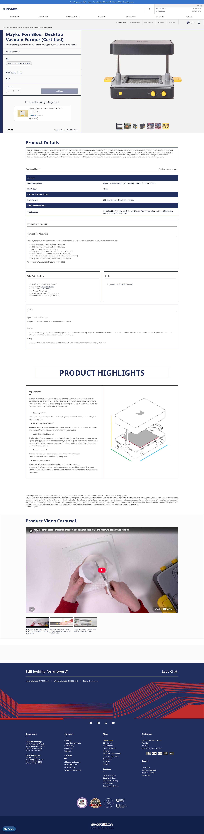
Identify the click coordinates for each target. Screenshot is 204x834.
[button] (149, 9)
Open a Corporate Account (152, 748)
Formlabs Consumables (112, 754)
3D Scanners (44, 16)
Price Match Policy (71, 765)
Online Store (108, 740)
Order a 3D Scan (109, 778)
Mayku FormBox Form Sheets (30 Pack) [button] (45, 108)
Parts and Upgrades (110, 756)
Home (4, 27)
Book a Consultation (90, 681)
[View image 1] (119, 126)
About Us (67, 740)
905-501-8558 (196, 9)
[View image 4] (142, 126)
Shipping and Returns (72, 762)
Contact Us (171, 22)
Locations (68, 751)
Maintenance (108, 783)
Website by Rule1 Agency (107, 828)
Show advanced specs (170, 169)
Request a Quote (135, 22)
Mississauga (161, 9)
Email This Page (72, 130)
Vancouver (160, 11)
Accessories (131, 16)
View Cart (145, 743)
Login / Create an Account (152, 740)
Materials (102, 16)
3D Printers (14, 16)
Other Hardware (72, 16)
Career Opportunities (72, 743)
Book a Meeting (148, 22)
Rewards (145, 746)
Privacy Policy (69, 767)
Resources (146, 775)
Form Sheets (45, 289)
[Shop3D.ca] (26, 9)
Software (160, 16)
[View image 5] (150, 126)
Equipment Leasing (110, 781)
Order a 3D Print (121, 22)
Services (189, 16)
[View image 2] (127, 126)
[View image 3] (135, 126)
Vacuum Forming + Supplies (15, 27)
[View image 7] (165, 126)
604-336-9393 (196, 11)
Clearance (161, 22)
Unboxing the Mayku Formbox (121, 284)
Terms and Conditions (72, 770)
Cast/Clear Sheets (47, 286)
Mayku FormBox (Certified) (20, 63)
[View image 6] (158, 126)
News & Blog (69, 746)
